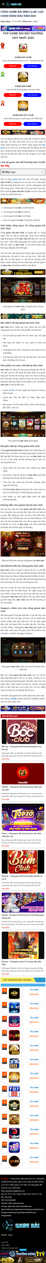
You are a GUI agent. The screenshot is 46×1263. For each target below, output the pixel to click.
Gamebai (4, 1179)
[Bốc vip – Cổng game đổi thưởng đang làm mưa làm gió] (23, 732)
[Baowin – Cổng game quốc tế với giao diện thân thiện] (23, 945)
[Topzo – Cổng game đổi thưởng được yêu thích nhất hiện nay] (23, 817)
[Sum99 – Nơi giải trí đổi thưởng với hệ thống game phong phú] (23, 902)
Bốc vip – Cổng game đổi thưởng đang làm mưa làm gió (22, 748)
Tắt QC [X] (23, 1249)
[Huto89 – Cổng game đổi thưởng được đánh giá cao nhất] (23, 773)
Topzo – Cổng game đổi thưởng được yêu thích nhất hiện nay (21, 834)
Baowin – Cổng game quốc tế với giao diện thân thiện (21, 963)
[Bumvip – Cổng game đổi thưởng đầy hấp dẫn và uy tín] (23, 862)
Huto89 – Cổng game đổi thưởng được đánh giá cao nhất (22, 788)
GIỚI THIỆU (5, 1245)
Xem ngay (34, 994)
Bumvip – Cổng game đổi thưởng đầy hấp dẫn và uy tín (22, 877)
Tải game (34, 990)
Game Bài (4, 1242)
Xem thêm (5, 759)
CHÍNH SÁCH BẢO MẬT (9, 1248)
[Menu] (3, 4)
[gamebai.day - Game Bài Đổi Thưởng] (13, 4)
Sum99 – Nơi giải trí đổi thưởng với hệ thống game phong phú (23, 916)
